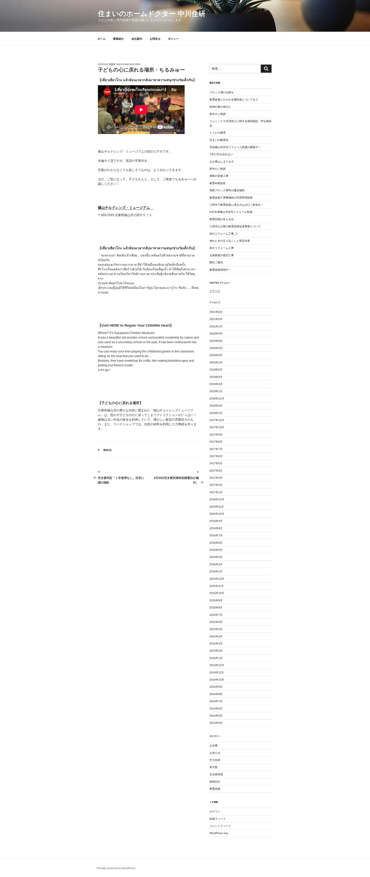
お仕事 (213, 745)
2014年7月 (216, 701)
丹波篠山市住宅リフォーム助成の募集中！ (235, 147)
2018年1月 (216, 412)
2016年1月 (216, 571)
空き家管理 (216, 774)
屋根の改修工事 (218, 175)
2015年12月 (216, 578)
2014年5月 (216, 715)
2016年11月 (216, 506)
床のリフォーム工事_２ (223, 233)
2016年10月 (216, 513)
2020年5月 (216, 355)
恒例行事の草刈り (220, 106)
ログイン (214, 811)
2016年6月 (216, 542)
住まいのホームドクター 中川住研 (151, 14)
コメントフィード (220, 825)
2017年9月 (216, 434)
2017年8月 (216, 441)
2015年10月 (216, 593)
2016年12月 (216, 499)
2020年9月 (216, 333)
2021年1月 (216, 326)
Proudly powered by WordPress (116, 868)
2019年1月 (216, 391)
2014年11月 (216, 672)
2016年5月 (216, 549)
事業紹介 (118, 38)
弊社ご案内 (216, 262)
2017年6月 (216, 456)
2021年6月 (216, 311)
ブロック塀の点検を (221, 92)
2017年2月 (216, 484)
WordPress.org (218, 833)
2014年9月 (216, 686)
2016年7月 (216, 535)
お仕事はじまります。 (222, 161)
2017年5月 (216, 463)
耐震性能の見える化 (221, 219)
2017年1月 (216, 492)
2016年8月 (216, 528)
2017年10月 (216, 427)
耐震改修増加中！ (220, 269)
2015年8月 (216, 607)
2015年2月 (216, 650)
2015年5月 (216, 629)
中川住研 (214, 760)
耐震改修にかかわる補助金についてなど (233, 99)
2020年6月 (216, 348)
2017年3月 (216, 477)
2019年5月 (216, 376)
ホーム (102, 38)
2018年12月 (216, 398)
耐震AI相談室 (217, 183)
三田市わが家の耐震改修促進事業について (235, 226)
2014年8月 (216, 694)
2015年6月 (216, 621)
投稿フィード (217, 818)
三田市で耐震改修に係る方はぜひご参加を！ (236, 204)
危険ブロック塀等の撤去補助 (227, 190)
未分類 (213, 767)
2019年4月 (216, 384)
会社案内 (136, 38)
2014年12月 (216, 665)
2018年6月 (216, 405)
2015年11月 (216, 585)
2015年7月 (216, 614)
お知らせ (214, 752)
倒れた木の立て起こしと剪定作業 (229, 240)
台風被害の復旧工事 (221, 255)
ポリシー (173, 38)
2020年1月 (216, 362)
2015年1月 (216, 658)
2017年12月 (216, 420)
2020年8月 (216, 340)
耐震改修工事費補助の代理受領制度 (231, 197)
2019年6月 (216, 369)
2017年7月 (216, 449)
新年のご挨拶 (217, 113)
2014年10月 (216, 679)
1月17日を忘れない (221, 154)
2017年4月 (216, 470)
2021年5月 (216, 319)
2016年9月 (216, 520)
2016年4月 (216, 557)
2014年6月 (216, 708)
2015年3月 (216, 643)
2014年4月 (216, 722)
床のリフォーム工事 (221, 247)
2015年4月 (216, 636)
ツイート (214, 290)
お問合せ (155, 38)
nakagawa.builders (128, 64)
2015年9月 (216, 600)
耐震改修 (214, 788)
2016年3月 (216, 564)
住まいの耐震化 (218, 140)
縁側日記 (107, 450)
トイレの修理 (217, 132)
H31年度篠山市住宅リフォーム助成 (230, 211)
